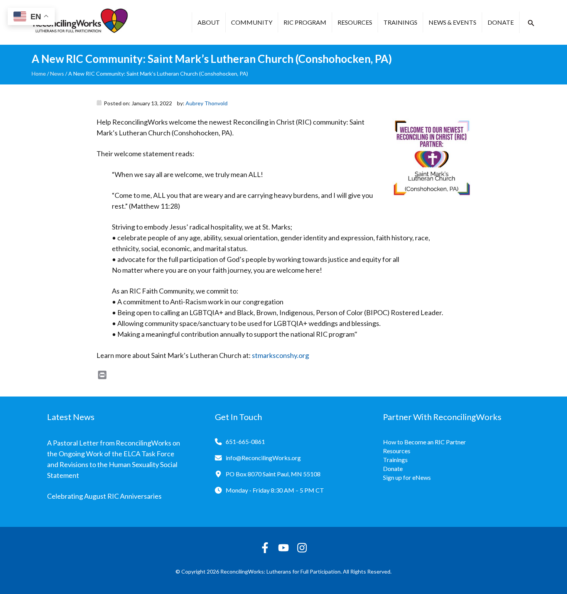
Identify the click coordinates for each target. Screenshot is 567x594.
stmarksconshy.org (280, 355)
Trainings (400, 22)
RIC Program (305, 22)
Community (251, 22)
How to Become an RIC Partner (424, 442)
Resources (355, 22)
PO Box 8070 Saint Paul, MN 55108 (273, 474)
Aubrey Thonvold (207, 103)
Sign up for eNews (407, 477)
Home (39, 73)
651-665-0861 (245, 441)
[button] (531, 23)
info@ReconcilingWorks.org (263, 457)
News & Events (452, 22)
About (208, 22)
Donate (501, 22)
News (57, 73)
